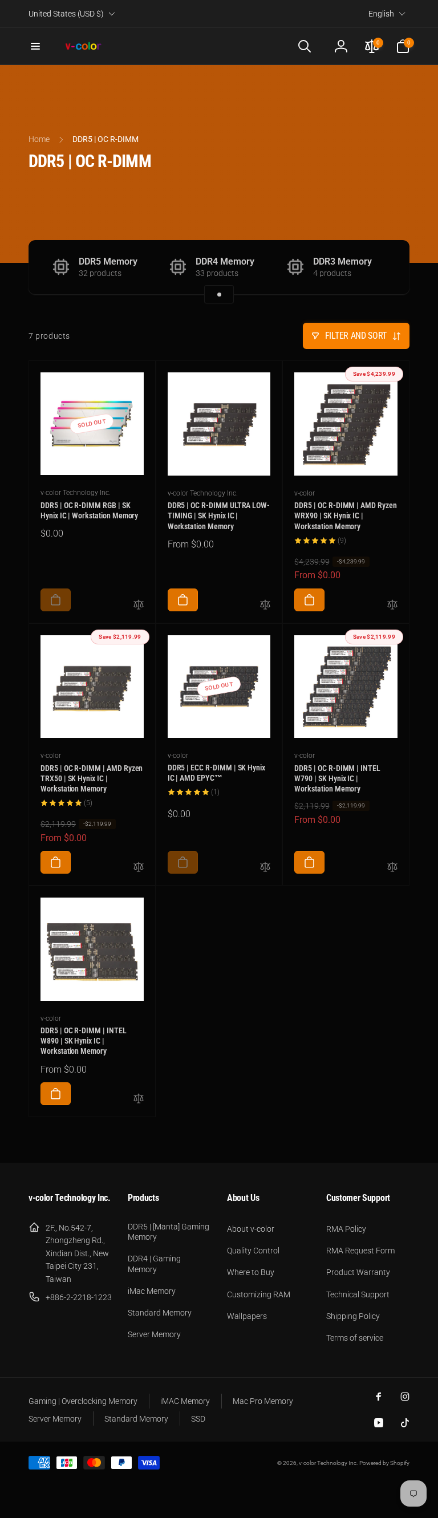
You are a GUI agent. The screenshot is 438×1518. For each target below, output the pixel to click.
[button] (35, 46)
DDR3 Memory (342, 261)
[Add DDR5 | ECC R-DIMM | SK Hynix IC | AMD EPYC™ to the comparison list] (265, 868)
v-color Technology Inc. (328, 1463)
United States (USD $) (66, 13)
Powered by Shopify (384, 1463)
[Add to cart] (55, 599)
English (381, 13)
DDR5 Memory (108, 261)
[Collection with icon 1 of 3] (219, 294)
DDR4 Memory (225, 261)
